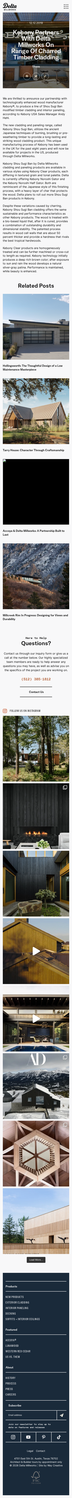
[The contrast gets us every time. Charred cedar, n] (36, 951)
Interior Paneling (17, 1308)
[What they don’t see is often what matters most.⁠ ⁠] (36, 816)
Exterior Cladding (17, 1303)
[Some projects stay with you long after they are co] (36, 1221)
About (9, 1367)
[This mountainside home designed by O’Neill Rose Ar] (36, 1086)
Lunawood (12, 1346)
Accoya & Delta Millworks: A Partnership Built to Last (33, 532)
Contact (40, 1450)
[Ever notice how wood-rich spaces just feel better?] (36, 884)
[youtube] (28, 1437)
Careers (11, 1395)
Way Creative (55, 1465)
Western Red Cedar (18, 1351)
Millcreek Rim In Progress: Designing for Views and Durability (35, 617)
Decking (11, 1314)
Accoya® (11, 1340)
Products (11, 1286)
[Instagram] (13, 1437)
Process (11, 1384)
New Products (15, 1297)
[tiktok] (59, 1437)
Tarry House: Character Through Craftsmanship (33, 450)
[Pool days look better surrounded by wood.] (36, 1019)
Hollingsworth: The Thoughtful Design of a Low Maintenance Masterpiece (33, 367)
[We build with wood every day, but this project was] (36, 1153)
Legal (30, 1450)
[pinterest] (44, 1437)
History (11, 1378)
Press (9, 1389)
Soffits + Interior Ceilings (23, 1319)
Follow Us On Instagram (25, 711)
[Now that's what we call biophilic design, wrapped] (36, 749)
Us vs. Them (13, 1357)
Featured (11, 1329)
